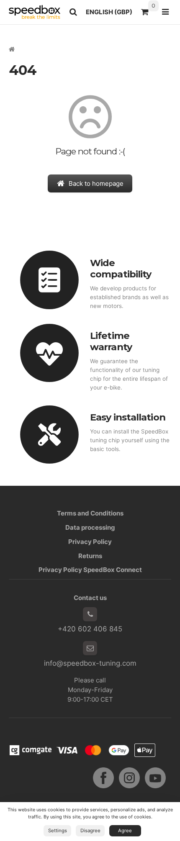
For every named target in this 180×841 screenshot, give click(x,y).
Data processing (90, 527)
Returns (90, 556)
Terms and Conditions (90, 513)
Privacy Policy (90, 542)
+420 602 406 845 (90, 629)
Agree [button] (125, 830)
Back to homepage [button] (96, 183)
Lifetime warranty (111, 341)
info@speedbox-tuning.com (90, 663)
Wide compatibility (120, 268)
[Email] (90, 648)
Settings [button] (57, 830)
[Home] (34, 12)
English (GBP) (111, 14)
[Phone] (90, 614)
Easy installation (127, 417)
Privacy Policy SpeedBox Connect (90, 570)
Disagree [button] (90, 830)
